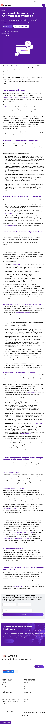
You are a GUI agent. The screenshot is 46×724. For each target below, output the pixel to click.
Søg (38, 1)
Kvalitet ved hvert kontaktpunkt (10, 699)
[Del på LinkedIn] (8, 35)
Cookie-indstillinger (5, 722)
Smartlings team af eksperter (11, 508)
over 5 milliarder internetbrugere (22, 65)
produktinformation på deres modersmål (14, 97)
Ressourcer (27, 697)
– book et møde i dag (17, 586)
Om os (26, 682)
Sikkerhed (4, 703)
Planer (3, 684)
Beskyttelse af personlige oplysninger (34, 710)
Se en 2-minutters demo (21, 26)
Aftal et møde (6, 26)
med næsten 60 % (26, 433)
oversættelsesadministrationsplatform (23, 532)
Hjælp (26, 701)
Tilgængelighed (6, 695)
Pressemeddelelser (29, 688)
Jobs (25, 684)
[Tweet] (4, 35)
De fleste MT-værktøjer (17, 264)
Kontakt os (27, 695)
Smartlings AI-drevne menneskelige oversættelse (16, 538)
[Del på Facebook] (6, 35)
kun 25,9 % (7, 65)
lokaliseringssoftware (33, 392)
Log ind (34, 1)
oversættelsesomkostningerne (21, 273)
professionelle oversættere (22, 312)
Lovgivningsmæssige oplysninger (32, 712)
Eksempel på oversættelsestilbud (11, 697)
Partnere (26, 686)
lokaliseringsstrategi (10, 225)
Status (26, 699)
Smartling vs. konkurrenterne (10, 701)
